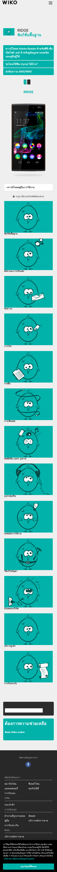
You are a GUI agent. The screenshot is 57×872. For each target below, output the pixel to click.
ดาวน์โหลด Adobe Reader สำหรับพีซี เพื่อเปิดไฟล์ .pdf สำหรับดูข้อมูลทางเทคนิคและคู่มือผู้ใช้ (29, 52)
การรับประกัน (12, 825)
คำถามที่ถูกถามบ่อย (15, 815)
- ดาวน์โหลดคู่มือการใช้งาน (20, 187)
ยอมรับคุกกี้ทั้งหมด (28, 866)
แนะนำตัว (10, 804)
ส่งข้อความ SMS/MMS (19, 71)
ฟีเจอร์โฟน (33, 783)
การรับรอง (10, 793)
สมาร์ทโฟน (10, 783)
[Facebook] (28, 764)
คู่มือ (7, 820)
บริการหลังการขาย (38, 820)
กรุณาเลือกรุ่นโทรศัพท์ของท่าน (29, 196)
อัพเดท (31, 815)
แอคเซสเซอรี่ (11, 788)
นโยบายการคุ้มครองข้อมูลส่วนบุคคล (19, 858)
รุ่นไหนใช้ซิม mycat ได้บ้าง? (22, 64)
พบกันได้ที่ (33, 788)
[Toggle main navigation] (50, 3)
